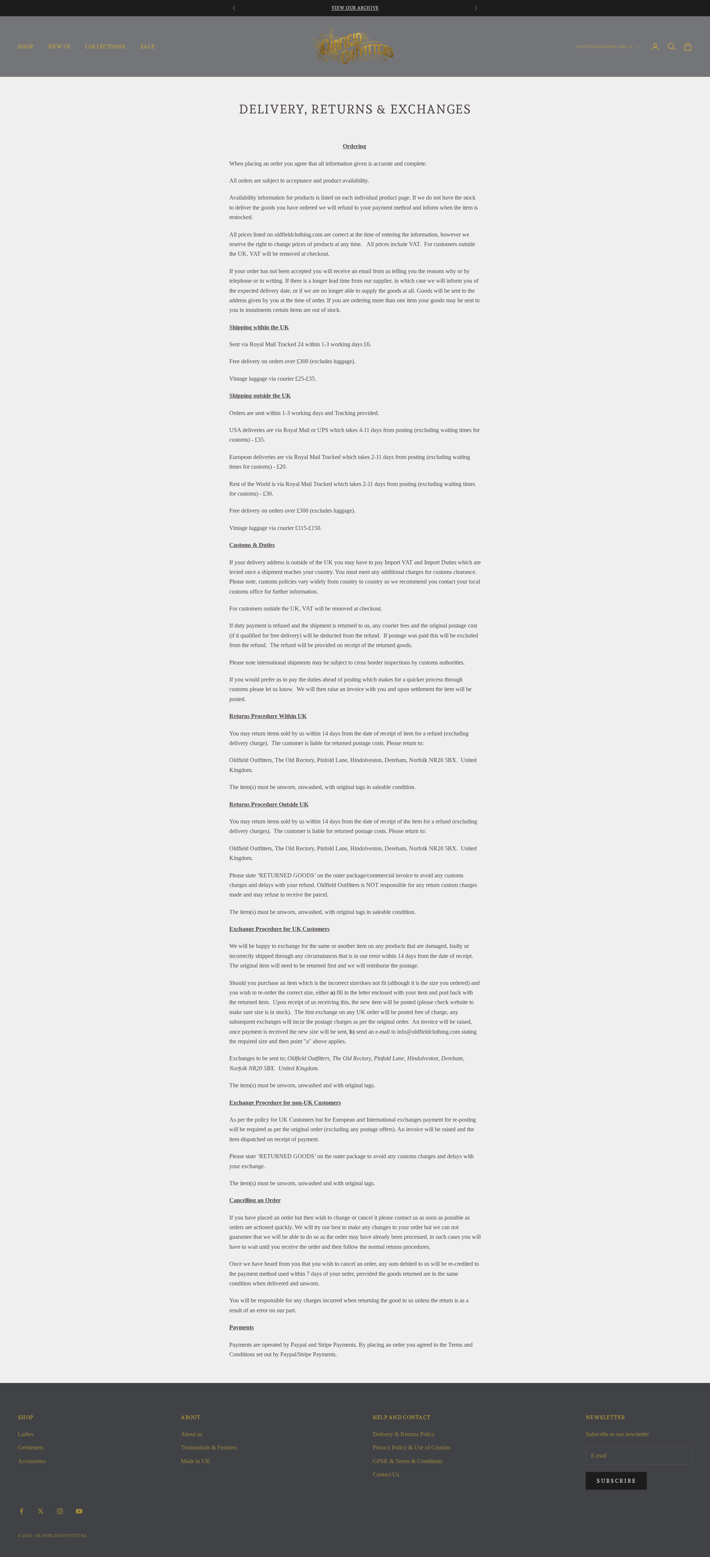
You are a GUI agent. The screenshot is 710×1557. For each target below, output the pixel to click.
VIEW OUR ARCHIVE (355, 7)
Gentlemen (30, 1447)
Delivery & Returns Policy (404, 1434)
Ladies (25, 1434)
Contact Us (386, 1474)
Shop (25, 46)
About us (191, 1434)
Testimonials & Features (209, 1447)
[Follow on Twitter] (40, 1511)
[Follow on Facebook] (21, 1511)
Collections (105, 46)
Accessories (31, 1461)
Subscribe (616, 1481)
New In (59, 46)
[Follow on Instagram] (60, 1511)
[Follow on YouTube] (79, 1511)
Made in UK (195, 1461)
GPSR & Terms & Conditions (408, 1461)
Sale (147, 46)
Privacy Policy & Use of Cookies (411, 1447)
